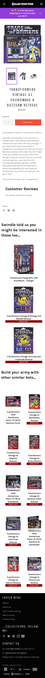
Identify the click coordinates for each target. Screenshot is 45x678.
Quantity (6, 117)
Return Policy (8, 615)
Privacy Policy (8, 619)
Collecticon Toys (15, 665)
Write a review (25, 195)
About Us (6, 607)
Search (5, 603)
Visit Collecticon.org (11, 611)
